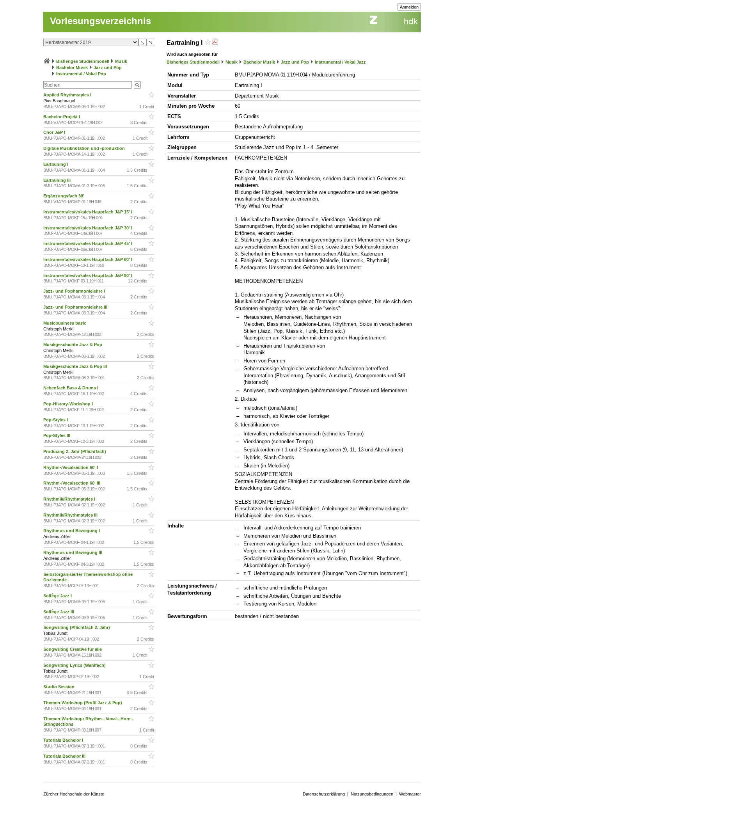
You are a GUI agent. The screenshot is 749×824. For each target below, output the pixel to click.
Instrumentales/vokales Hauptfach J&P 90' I (88, 275)
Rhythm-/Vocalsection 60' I (71, 467)
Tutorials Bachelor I (63, 740)
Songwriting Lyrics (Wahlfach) (75, 665)
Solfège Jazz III (59, 611)
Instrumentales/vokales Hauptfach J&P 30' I (88, 228)
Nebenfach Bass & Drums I (71, 387)
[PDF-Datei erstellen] (215, 42)
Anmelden (409, 7)
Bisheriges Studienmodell (82, 61)
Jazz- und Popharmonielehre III (75, 307)
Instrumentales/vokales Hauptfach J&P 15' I (88, 212)
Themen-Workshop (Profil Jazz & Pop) (83, 702)
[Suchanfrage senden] (137, 85)
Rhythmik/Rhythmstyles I (69, 499)
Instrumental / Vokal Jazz (340, 62)
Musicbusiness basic (65, 323)
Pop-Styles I (56, 419)
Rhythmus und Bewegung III (73, 552)
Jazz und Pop (108, 67)
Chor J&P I (54, 132)
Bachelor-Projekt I (62, 116)
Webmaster (410, 794)
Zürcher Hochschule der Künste (73, 794)
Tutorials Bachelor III (65, 756)
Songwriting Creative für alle (73, 649)
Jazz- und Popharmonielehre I (74, 291)
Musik (121, 61)
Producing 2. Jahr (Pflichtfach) (75, 451)
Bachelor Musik (72, 67)
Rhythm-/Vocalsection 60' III (72, 483)
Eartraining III (57, 180)
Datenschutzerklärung (324, 794)
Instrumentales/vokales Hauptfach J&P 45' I (88, 243)
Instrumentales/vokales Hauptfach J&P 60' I (88, 259)
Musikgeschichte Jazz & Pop (73, 344)
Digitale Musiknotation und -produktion (84, 148)
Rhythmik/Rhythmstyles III (71, 515)
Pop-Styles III (57, 435)
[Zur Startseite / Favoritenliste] (46, 61)
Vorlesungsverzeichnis (100, 21)
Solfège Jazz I (58, 595)
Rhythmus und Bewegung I (72, 530)
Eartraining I (56, 164)
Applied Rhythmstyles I (67, 94)
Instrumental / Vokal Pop (81, 73)
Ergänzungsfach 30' (64, 196)
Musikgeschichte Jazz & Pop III (75, 366)
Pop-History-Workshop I (68, 403)
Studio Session (59, 686)
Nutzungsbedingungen (372, 794)
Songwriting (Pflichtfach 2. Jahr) (77, 627)
